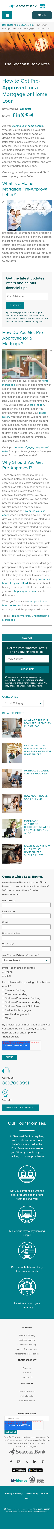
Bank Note (7, 24)
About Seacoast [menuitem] (27, 1360)
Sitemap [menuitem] (45, 1493)
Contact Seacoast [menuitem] (27, 1391)
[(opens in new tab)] (14, 116)
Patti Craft (25, 108)
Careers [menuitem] (27, 1372)
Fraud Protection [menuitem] (27, 1400)
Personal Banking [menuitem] (27, 1335)
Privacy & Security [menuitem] (13, 1493)
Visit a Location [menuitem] (27, 1396)
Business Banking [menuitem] (27, 1340)
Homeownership (24, 24)
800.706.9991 (15, 1083)
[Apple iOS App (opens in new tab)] (19, 1471)
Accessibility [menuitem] (32, 1493)
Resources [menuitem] (27, 1383)
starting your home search (27, 126)
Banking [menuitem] (27, 1327)
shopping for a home (25, 591)
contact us (15, 605)
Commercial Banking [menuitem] (27, 1344)
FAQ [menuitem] (27, 1498)
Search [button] (27, 637)
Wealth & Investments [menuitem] (27, 1349)
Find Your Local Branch (20, 1107)
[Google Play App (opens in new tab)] (35, 1471)
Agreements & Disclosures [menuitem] (27, 1354)
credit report (36, 404)
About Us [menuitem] (27, 1368)
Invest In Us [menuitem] (27, 1377)
